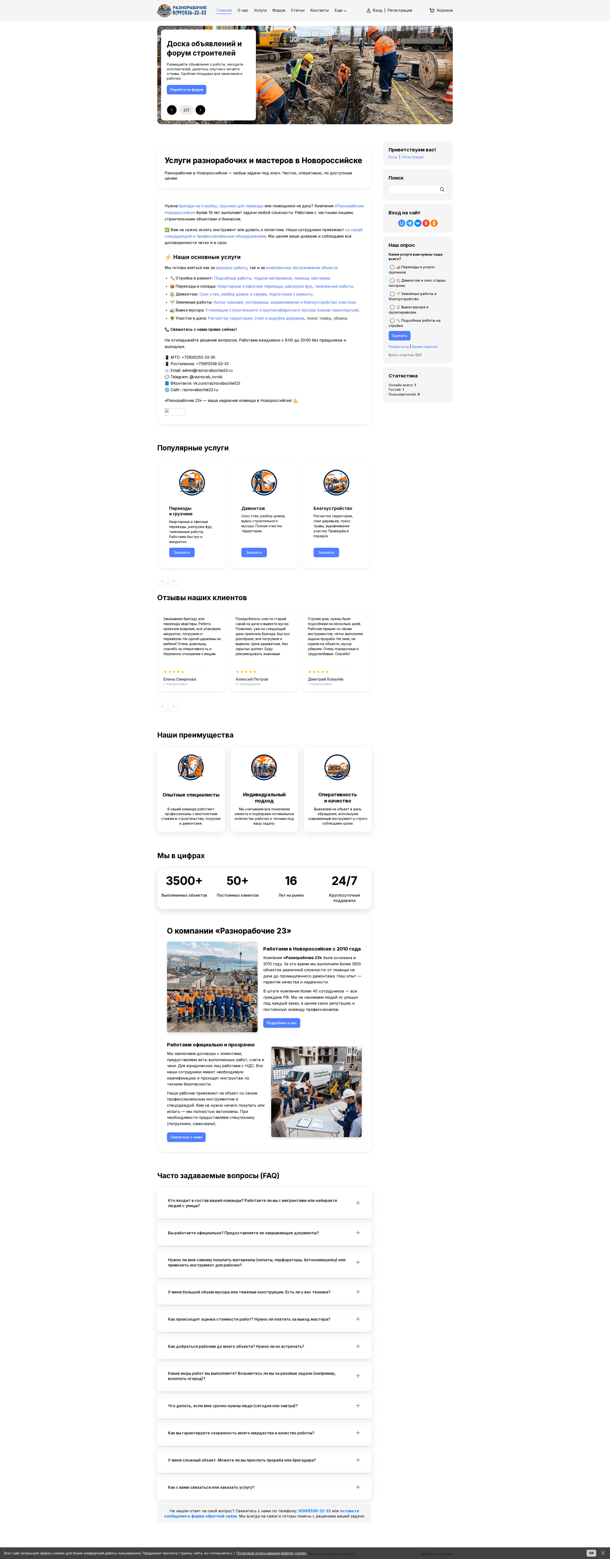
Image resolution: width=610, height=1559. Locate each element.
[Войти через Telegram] (409, 223)
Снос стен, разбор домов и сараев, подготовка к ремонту (256, 294)
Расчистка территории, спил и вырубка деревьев (256, 318)
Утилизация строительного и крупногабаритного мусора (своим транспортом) (282, 310)
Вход (377, 10)
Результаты (399, 347)
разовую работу (231, 267)
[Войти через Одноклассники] (434, 223)
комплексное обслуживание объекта (301, 267)
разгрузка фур (298, 286)
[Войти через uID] (401, 223)
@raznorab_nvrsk (206, 376)
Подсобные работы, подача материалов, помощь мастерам (272, 278)
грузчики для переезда (241, 205)
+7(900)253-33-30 (198, 357)
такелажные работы (334, 286)
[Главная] (182, 10)
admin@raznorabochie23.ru (207, 370)
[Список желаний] (420, 10)
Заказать (182, 552)
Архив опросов (424, 347)
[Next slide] (200, 110)
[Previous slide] (172, 110)
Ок (591, 1553)
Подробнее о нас (282, 1023)
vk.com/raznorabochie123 (216, 383)
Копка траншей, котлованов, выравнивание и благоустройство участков (285, 302)
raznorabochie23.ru (200, 389)
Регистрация (399, 10)
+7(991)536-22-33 (212, 363)
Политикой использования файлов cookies (271, 1553)
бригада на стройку (198, 205)
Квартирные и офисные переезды (250, 286)
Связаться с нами (186, 90)
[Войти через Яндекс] (426, 223)
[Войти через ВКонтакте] (418, 223)
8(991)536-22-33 (314, 1510)
